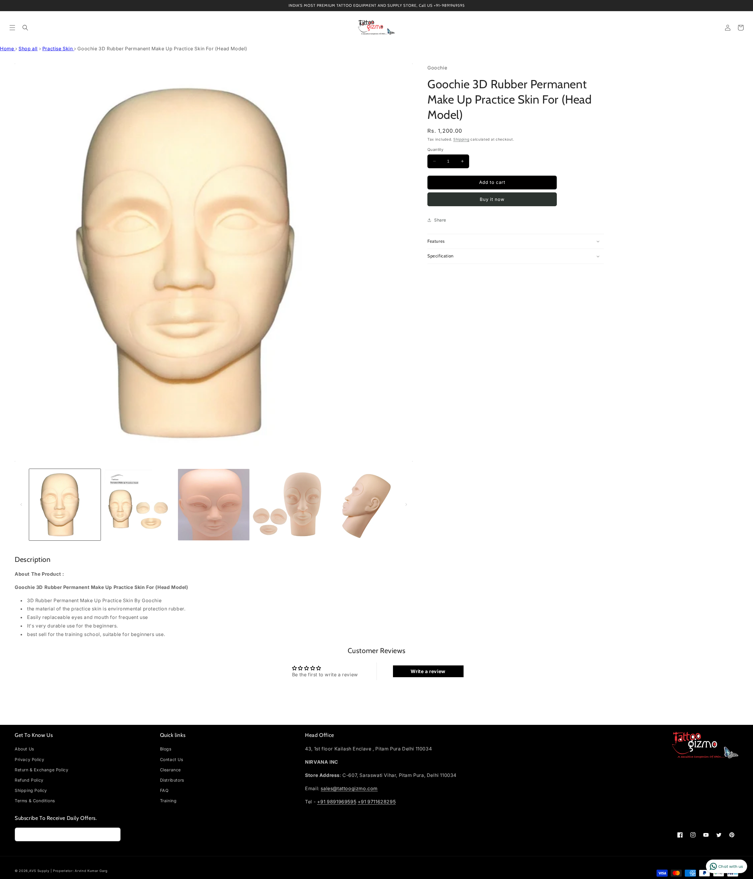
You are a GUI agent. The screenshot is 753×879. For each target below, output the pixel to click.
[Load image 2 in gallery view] (139, 504)
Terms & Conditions (35, 800)
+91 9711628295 (377, 802)
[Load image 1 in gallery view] (65, 504)
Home (7, 48)
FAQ (164, 790)
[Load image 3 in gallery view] (213, 504)
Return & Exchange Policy (41, 769)
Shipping (461, 139)
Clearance (170, 769)
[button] (12, 27)
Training (168, 800)
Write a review (428, 671)
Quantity (435, 149)
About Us (24, 748)
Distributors (172, 780)
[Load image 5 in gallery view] (362, 504)
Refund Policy (29, 780)
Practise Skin (58, 48)
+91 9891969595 (336, 802)
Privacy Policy (29, 759)
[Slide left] (21, 504)
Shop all (28, 48)
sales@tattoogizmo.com (349, 788)
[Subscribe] (113, 834)
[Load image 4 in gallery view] (288, 504)
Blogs (165, 748)
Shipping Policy (31, 790)
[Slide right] (406, 504)
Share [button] (440, 219)
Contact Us (171, 759)
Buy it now (492, 199)
